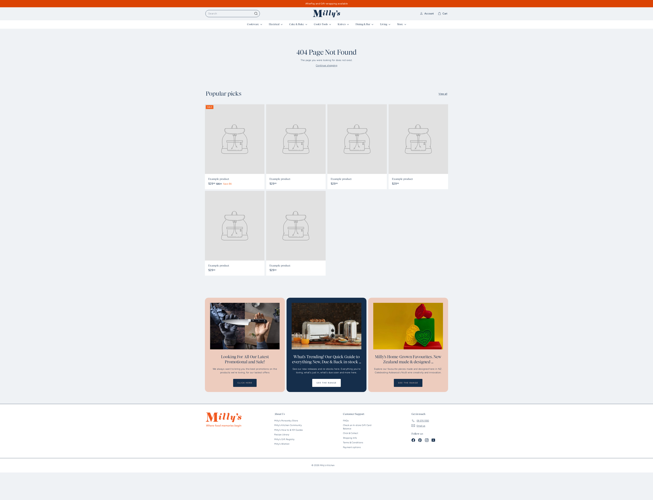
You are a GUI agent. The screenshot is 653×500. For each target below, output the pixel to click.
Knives (342, 24)
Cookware (253, 24)
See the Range (326, 383)
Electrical (274, 24)
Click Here (244, 383)
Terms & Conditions (353, 442)
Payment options (352, 447)
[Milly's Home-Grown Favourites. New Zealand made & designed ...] (408, 326)
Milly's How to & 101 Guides (288, 430)
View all (443, 93)
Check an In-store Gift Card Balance (357, 427)
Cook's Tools (321, 24)
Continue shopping (326, 65)
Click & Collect (350, 433)
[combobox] (232, 13)
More (400, 24)
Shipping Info (350, 438)
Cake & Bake (297, 24)
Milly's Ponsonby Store (286, 420)
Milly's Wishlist (281, 444)
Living (384, 24)
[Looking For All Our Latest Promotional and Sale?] (245, 326)
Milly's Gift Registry (284, 439)
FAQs (346, 420)
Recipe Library (281, 434)
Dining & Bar (363, 24)
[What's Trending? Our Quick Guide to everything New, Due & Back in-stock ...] (326, 326)
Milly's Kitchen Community (288, 425)
